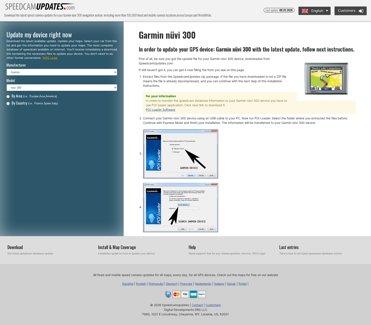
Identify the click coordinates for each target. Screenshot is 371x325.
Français (186, 284)
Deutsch (172, 284)
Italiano (219, 284)
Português (156, 284)
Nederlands (203, 284)
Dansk (231, 284)
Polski (243, 284)
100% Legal (49, 57)
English (316, 11)
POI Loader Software (160, 109)
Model (10, 80)
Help (192, 247)
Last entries (289, 247)
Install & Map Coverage (117, 247)
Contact (197, 305)
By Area (34, 96)
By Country (35, 103)
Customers (347, 11)
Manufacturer (16, 65)
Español (127, 284)
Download (15, 247)
